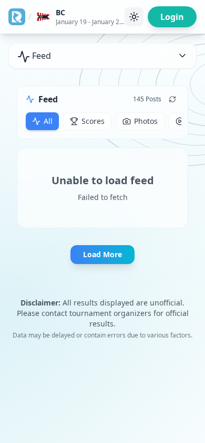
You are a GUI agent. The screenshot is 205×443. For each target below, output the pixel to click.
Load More (102, 254)
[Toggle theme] (134, 16)
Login (172, 17)
